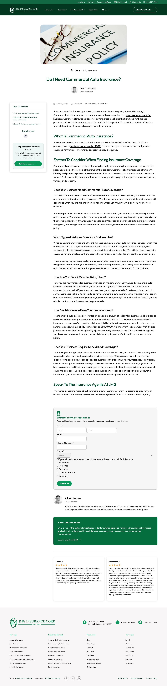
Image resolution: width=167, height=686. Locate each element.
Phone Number (65, 442)
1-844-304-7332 (128, 623)
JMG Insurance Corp (24, 678)
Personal (63, 465)
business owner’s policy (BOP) (85, 146)
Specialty (63, 475)
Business (63, 469)
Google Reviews (137, 678)
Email (60, 434)
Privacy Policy (151, 678)
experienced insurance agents (97, 394)
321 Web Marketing (52, 678)
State (60, 451)
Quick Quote (123, 678)
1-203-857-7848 (150, 623)
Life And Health (67, 472)
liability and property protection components (77, 173)
